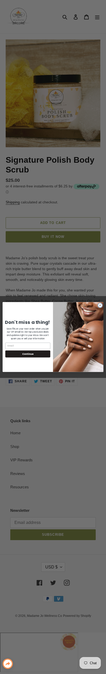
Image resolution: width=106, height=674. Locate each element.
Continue (27, 354)
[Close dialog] (100, 305)
